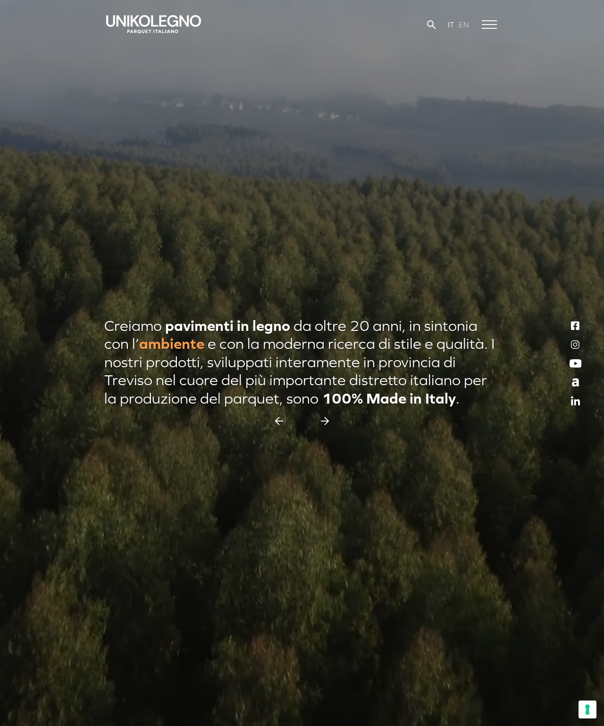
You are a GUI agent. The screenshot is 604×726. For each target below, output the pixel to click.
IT (451, 24)
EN (464, 24)
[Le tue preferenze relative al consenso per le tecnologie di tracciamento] (587, 709)
